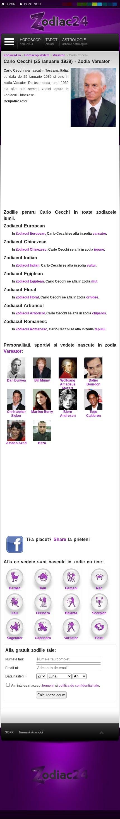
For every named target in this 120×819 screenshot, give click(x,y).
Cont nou (32, 4)
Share (60, 539)
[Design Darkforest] (79, 4)
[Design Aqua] (99, 4)
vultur (91, 265)
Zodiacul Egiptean (30, 281)
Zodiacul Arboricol (30, 313)
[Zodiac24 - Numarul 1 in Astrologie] (60, 21)
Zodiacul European (30, 234)
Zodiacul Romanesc (31, 329)
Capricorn (43, 638)
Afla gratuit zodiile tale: (30, 650)
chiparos (99, 313)
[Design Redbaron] (69, 4)
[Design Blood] (64, 4)
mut (94, 281)
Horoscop (30, 42)
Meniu (9, 42)
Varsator (12, 351)
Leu (15, 613)
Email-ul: (12, 668)
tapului (100, 329)
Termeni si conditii (31, 732)
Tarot (51, 42)
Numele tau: (14, 659)
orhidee (92, 297)
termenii (48, 686)
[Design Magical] (74, 4)
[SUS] (101, 732)
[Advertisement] (60, 169)
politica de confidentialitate (79, 686)
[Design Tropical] (104, 4)
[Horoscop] (60, 774)
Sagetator (15, 638)
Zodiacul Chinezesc (31, 249)
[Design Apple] (94, 4)
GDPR (9, 732)
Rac (99, 588)
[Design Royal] (109, 4)
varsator (99, 234)
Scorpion (99, 613)
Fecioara (43, 613)
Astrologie (75, 42)
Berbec (15, 588)
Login (10, 4)
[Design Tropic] (89, 4)
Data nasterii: (15, 676)
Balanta (71, 613)
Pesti (99, 638)
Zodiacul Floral (27, 297)
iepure (99, 249)
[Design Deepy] (114, 4)
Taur (42, 588)
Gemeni (71, 588)
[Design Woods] (84, 4)
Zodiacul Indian (27, 265)
